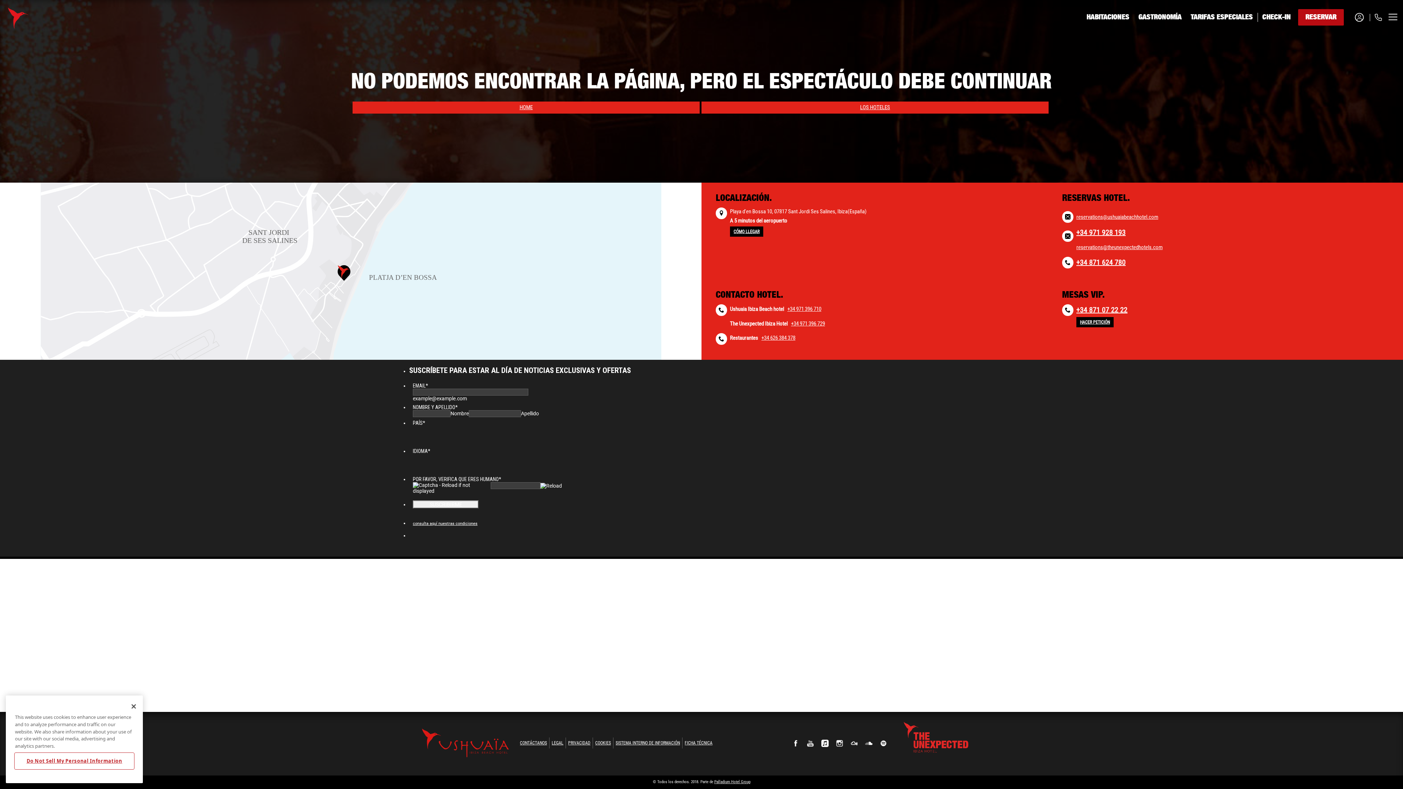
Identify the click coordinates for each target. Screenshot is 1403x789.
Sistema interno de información (648, 743)
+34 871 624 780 (1101, 262)
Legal (557, 743)
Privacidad (579, 743)
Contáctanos (533, 743)
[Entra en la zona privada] (1362, 17)
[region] (74, 739)
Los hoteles (875, 107)
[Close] (134, 706)
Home (526, 107)
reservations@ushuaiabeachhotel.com (1117, 217)
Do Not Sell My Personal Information (74, 761)
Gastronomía (1160, 17)
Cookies (603, 743)
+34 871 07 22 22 (1102, 309)
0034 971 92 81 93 (1348, 44)
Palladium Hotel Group (732, 782)
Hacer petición (1095, 322)
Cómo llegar (747, 231)
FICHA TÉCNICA (698, 743)
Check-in (1276, 17)
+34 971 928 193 (1101, 232)
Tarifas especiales (1222, 17)
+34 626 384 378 (778, 338)
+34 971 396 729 (808, 323)
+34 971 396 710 (804, 309)
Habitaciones (1108, 17)
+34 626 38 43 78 (1347, 62)
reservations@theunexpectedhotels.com (1119, 247)
